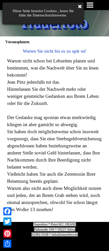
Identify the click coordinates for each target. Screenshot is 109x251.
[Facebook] (7, 211)
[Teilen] (7, 244)
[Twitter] (7, 221)
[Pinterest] (7, 234)
